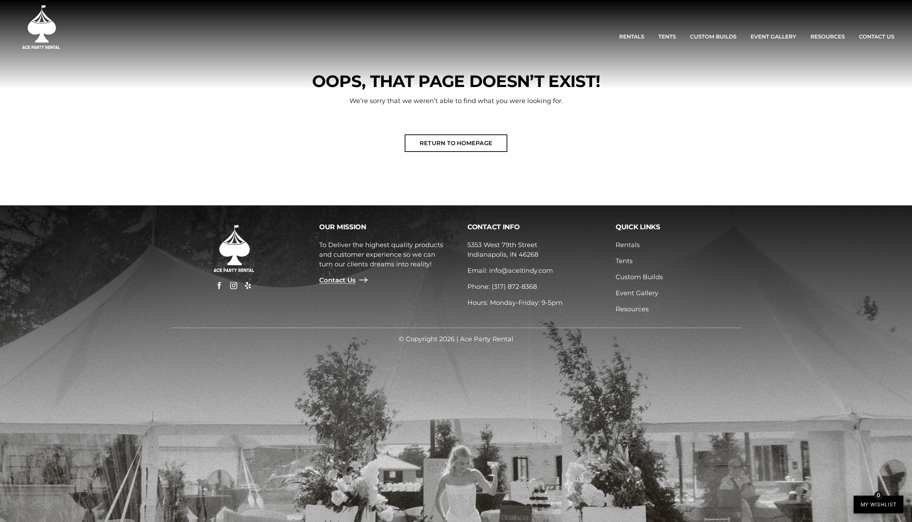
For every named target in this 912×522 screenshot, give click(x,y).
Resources (632, 309)
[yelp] (248, 285)
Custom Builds (639, 277)
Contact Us (337, 280)
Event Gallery (637, 293)
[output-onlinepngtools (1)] (41, 7)
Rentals (628, 245)
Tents (624, 261)
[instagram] (233, 285)
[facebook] (219, 285)
